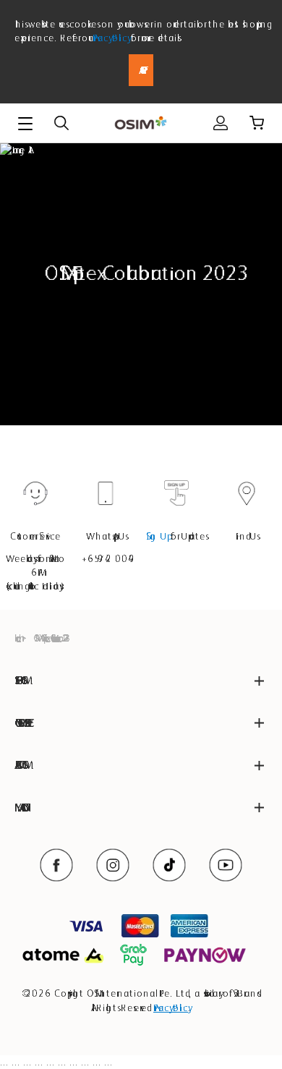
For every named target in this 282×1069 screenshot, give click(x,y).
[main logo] (141, 123)
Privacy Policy (110, 37)
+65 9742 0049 (105, 558)
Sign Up (157, 536)
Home (15, 638)
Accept (141, 70)
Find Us (246, 536)
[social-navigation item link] (56, 865)
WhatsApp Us (106, 536)
